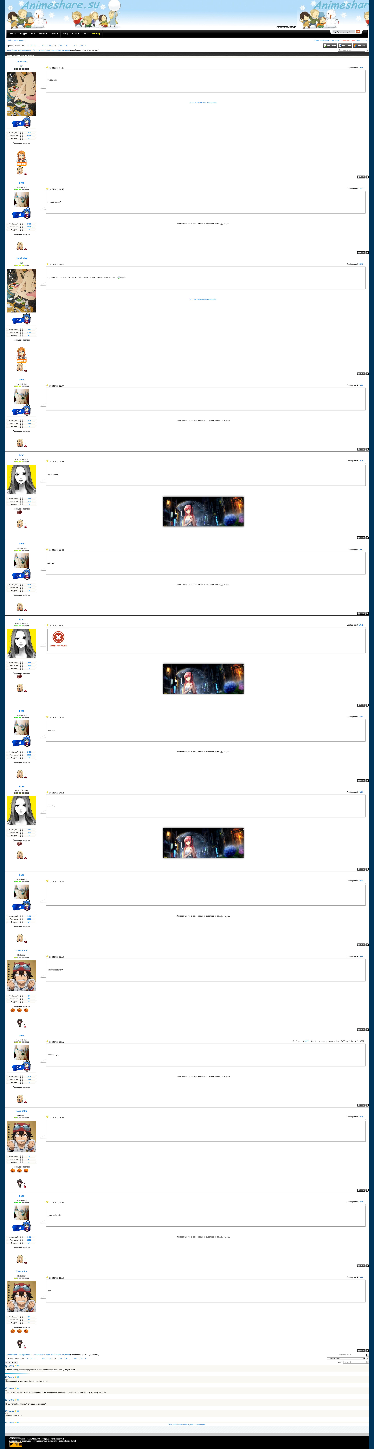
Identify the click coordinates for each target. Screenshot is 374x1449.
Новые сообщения (321, 40)
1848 (361, 264)
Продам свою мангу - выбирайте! (203, 103)
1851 (361, 549)
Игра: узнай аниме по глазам (58, 50)
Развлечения (38, 50)
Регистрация (19, 40)
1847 (361, 189)
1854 (361, 792)
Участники (335, 40)
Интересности (25, 50)
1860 (361, 1277)
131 (75, 46)
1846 (361, 67)
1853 (361, 717)
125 (60, 46)
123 (49, 46)
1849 (361, 385)
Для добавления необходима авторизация (187, 1425)
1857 (306, 1041)
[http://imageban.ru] (58, 650)
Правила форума (348, 40)
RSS (365, 40)
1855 (361, 881)
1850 (361, 461)
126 (65, 46)
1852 (361, 625)
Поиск (358, 40)
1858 (361, 1117)
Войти (10, 40)
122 (43, 46)
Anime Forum (12, 50)
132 (81, 46)
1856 (361, 956)
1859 (361, 1202)
